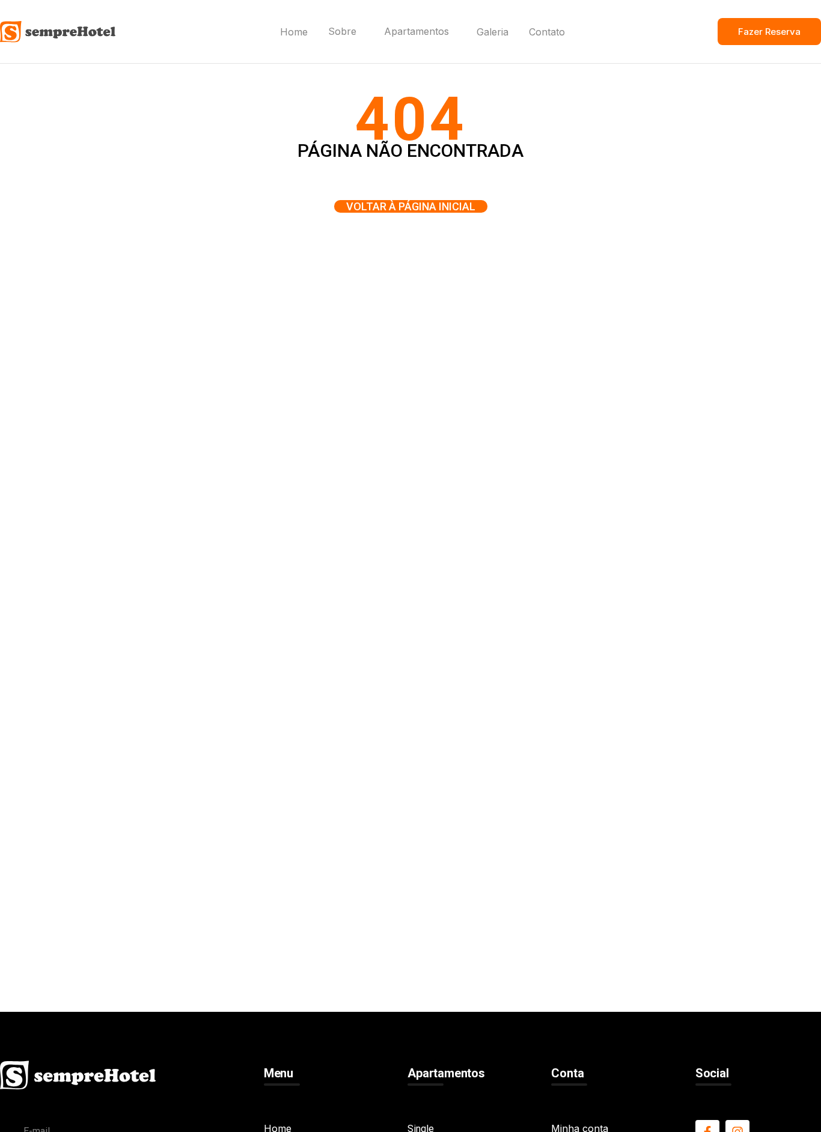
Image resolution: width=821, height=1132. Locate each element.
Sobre (342, 32)
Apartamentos (416, 32)
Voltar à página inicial (410, 206)
